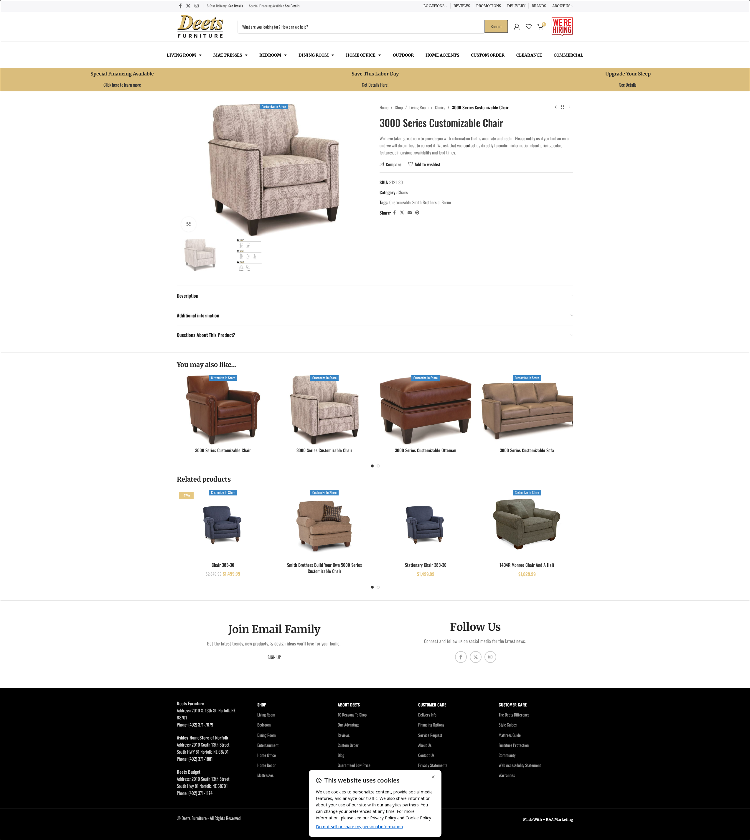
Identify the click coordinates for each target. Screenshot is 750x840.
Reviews (344, 735)
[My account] (517, 26)
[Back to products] (562, 107)
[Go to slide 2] (378, 466)
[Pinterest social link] (417, 212)
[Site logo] (200, 25)
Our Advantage (349, 725)
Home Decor (266, 765)
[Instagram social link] (196, 5)
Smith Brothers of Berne (431, 202)
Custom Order (488, 55)
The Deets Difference (514, 714)
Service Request (430, 735)
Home (384, 107)
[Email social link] (409, 212)
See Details (235, 5)
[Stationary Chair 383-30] (426, 524)
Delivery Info (427, 714)
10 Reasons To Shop (352, 714)
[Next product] (569, 107)
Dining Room (314, 55)
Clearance (529, 55)
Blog (341, 755)
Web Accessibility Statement (520, 765)
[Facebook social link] (180, 5)
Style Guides (508, 725)
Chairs (440, 107)
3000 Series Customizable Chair (223, 450)
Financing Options (431, 725)
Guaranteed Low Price (354, 765)
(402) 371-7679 (200, 724)
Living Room (181, 55)
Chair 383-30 (223, 564)
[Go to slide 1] (372, 466)
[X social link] (188, 5)
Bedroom (270, 55)
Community (507, 755)
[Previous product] (555, 107)
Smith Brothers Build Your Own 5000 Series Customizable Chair (324, 567)
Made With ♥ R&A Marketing (548, 819)
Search (496, 26)
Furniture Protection (514, 745)
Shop (399, 107)
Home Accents (442, 55)
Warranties (507, 775)
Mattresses (227, 55)
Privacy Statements (432, 765)
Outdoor (403, 55)
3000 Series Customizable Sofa (527, 450)
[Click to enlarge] (188, 224)
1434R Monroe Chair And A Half (527, 564)
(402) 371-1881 (200, 758)
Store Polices (428, 775)
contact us (472, 145)
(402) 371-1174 (200, 793)
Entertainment (267, 745)
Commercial (568, 55)
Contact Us (426, 755)
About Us (424, 745)
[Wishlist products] (529, 26)
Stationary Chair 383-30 (425, 564)
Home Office (360, 55)
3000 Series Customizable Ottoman (425, 450)
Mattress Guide (510, 735)
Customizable (400, 202)
